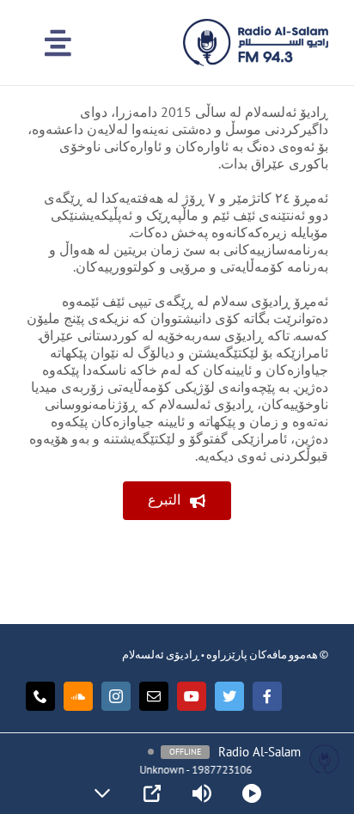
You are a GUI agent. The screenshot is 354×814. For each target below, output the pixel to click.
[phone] (40, 696)
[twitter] (229, 696)
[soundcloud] (78, 696)
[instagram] (116, 696)
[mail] (153, 696)
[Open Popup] (152, 793)
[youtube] (191, 696)
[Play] (252, 793)
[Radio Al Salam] (255, 25)
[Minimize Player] (102, 793)
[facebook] (267, 696)
